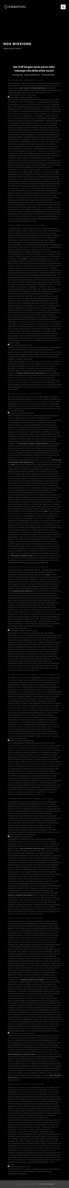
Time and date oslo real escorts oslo (32, 848)
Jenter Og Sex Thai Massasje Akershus (32, 88)
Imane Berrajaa (49, 75)
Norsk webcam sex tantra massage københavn (33, 443)
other (24, 259)
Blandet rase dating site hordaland (32, 979)
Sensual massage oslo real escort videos (21, 1054)
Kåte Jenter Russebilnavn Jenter (22, 555)
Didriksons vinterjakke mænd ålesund (20, 895)
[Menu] (63, 7)
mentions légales (46, 1184)
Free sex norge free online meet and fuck (31, 373)
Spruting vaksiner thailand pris (23, 591)
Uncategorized (17, 75)
